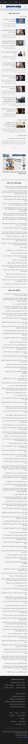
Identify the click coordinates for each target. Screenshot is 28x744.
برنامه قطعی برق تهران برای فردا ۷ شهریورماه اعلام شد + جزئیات (15, 200)
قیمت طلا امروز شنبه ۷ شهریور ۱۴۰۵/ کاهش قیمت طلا (15, 330)
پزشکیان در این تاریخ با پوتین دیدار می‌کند (18, 443)
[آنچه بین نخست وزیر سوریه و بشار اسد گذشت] (20, 32)
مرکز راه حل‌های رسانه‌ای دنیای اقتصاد (17, 704)
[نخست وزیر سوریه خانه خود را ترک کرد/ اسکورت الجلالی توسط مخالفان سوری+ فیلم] (20, 100)
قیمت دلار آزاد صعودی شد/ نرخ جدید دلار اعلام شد (16, 311)
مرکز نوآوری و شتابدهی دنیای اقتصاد (17, 699)
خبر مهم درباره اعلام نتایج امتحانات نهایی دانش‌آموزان (15, 459)
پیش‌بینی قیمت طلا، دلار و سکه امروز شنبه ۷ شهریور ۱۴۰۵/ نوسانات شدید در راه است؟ (14, 224)
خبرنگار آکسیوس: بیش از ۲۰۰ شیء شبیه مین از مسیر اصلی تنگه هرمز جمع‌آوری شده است (14, 280)
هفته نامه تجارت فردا (20, 687)
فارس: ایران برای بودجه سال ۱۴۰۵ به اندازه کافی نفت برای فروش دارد (14, 398)
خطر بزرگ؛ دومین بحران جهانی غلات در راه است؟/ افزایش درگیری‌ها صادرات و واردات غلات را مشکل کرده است (14, 432)
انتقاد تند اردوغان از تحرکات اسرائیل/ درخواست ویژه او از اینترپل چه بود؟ (15, 270)
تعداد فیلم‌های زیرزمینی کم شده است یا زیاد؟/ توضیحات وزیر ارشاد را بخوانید (15, 379)
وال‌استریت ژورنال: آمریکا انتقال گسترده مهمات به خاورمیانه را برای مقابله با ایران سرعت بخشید (14, 244)
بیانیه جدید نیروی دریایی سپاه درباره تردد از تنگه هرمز (15, 436)
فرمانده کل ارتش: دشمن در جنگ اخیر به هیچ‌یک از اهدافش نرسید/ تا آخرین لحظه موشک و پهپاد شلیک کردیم (14, 389)
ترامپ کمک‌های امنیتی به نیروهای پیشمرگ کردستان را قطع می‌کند (14, 451)
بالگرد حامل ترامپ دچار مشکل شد (19, 260)
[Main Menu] (25, 6)
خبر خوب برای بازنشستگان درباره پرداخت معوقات (16, 274)
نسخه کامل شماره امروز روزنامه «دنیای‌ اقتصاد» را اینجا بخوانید (14, 172)
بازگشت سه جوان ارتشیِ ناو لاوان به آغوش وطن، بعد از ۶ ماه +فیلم (15, 228)
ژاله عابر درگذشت (23, 247)
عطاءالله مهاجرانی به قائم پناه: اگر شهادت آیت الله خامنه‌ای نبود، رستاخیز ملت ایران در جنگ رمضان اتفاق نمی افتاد (15, 214)
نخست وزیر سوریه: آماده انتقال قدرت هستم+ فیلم (8, 110)
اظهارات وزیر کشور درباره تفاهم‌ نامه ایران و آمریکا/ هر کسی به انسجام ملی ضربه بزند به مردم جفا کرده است (14, 314)
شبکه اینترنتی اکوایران (9, 685)
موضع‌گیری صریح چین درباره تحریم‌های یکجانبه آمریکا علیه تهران (14, 356)
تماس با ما (22, 713)
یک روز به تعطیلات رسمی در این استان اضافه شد (16, 250)
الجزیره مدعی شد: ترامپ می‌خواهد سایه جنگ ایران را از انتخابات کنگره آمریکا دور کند (15, 294)
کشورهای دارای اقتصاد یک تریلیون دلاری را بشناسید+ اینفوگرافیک (16, 372)
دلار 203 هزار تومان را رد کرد (21, 586)
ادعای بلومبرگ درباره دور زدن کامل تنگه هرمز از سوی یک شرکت (15, 411)
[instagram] (22, 728)
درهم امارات (3, 2)
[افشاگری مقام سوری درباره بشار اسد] (20, 53)
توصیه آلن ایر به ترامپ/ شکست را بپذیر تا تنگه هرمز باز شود (14, 383)
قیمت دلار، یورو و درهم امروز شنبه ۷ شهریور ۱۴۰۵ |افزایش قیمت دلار (14, 322)
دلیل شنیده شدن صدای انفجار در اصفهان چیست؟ (16, 415)
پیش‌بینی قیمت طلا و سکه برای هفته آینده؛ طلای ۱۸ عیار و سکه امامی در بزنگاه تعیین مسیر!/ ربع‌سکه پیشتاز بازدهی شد (14, 232)
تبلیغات (16, 713)
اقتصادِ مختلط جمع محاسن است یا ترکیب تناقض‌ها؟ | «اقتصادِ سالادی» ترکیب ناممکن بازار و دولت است (15, 187)
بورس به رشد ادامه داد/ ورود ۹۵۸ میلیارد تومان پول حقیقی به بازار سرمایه (14, 361)
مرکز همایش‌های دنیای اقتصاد (18, 696)
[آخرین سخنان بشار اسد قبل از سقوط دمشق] (20, 78)
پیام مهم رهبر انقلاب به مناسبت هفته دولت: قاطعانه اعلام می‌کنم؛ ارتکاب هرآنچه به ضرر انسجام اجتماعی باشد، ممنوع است (14, 219)
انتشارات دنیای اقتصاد (20, 693)
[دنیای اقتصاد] (13, 7)
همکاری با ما (12, 715)
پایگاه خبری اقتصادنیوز (8, 687)
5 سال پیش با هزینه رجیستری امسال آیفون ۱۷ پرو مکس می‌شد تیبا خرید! (15, 611)
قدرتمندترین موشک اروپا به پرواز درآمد (19, 253)
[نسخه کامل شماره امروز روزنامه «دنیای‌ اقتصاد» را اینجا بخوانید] (14, 161)
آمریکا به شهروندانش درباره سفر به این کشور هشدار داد (15, 345)
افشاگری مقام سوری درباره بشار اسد (8, 53)
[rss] (14, 728)
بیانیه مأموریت (13, 721)
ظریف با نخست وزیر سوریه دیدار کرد (16, 138)
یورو (17, 2)
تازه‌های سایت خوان (14, 290)
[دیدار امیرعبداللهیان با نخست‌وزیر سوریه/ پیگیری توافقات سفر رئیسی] (20, 125)
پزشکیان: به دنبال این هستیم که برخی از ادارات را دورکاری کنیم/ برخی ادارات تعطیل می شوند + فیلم (15, 204)
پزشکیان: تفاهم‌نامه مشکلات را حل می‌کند (18, 385)
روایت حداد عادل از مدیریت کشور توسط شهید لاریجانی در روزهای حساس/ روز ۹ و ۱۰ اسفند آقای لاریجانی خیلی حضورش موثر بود (15, 209)
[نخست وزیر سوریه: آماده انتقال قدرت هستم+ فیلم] (20, 111)
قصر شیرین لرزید (23, 376)
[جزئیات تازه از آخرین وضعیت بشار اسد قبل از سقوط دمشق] (20, 43)
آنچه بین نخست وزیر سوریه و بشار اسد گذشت (9, 31)
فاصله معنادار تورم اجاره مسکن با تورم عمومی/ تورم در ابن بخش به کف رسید (14, 446)
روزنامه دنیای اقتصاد (20, 685)
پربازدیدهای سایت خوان (14, 183)
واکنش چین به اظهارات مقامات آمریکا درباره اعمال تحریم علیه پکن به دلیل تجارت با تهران (14, 239)
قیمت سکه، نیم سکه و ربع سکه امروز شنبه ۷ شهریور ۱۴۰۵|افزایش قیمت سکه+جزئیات (14, 327)
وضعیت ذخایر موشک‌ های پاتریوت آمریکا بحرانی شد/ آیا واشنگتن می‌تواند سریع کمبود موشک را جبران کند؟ (15, 307)
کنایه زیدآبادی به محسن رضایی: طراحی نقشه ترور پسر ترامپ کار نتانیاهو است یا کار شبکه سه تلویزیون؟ (14, 266)
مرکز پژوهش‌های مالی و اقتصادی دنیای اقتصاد (15, 701)
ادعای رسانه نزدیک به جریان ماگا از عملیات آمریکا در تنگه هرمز (15, 462)
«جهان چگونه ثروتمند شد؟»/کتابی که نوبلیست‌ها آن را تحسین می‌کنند (15, 368)
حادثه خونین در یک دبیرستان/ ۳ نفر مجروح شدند (16, 236)
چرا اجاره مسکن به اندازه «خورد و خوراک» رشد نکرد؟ (16, 277)
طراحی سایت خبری (22, 737)
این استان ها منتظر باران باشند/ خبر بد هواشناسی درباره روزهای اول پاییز (15, 256)
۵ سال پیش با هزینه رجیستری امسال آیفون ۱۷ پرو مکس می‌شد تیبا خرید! (15, 421)
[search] (2, 6)
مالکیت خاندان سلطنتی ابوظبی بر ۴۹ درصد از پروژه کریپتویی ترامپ (14, 403)
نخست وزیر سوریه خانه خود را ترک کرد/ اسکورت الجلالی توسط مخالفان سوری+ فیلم (9, 99)
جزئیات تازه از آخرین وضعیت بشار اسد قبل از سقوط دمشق (9, 42)
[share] (11, 728)
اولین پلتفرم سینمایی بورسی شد (20, 304)
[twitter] (19, 728)
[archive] (6, 728)
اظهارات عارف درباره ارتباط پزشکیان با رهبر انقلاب (17, 364)
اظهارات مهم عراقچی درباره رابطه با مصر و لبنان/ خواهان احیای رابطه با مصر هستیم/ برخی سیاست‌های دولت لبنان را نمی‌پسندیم (14, 477)
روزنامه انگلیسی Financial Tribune (17, 707)
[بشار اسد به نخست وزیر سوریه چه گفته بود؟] (20, 89)
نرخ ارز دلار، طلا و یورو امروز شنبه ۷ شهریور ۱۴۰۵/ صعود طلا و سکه (14, 318)
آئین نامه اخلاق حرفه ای (20, 724)
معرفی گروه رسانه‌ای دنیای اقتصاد (18, 682)
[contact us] (8, 728)
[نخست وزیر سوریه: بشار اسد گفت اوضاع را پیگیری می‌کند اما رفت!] (20, 65)
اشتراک (10, 713)
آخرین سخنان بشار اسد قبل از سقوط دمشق (8, 77)
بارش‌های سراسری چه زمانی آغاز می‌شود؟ (18, 342)
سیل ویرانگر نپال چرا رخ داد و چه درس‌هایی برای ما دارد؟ (15, 425)
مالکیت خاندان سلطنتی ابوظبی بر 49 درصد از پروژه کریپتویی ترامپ (14, 593)
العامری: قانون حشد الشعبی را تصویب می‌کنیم (17, 263)
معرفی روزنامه (22, 721)
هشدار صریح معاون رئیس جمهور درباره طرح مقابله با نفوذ (14, 418)
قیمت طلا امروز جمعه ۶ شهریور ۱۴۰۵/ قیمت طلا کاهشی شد (14, 196)
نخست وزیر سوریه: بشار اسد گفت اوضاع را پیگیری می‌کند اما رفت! (9, 65)
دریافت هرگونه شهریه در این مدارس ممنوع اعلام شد (16, 473)
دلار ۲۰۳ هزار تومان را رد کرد (21, 395)
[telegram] (17, 728)
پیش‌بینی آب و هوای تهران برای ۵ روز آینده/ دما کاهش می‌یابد (15, 352)
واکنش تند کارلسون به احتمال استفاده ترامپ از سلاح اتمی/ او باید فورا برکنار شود (14, 428)
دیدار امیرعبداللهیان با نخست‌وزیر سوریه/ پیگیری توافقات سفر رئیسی (10, 124)
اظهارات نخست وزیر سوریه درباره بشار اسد (9, 20)
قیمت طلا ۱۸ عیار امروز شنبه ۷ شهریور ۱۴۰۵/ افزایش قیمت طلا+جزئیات (14, 334)
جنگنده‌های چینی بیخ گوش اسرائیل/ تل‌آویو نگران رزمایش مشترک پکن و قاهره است (14, 348)
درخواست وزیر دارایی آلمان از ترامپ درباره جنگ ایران (15, 284)
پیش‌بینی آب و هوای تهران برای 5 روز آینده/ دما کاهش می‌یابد (15, 542)
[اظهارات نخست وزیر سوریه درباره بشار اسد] (20, 21)
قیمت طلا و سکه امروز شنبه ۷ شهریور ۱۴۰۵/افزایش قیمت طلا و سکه (14, 338)
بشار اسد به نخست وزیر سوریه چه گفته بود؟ (8, 88)
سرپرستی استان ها (21, 715)
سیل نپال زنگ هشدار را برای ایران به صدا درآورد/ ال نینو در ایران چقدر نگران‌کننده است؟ (14, 439)
